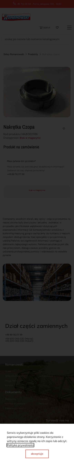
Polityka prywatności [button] (20, 445)
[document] (37, 232)
